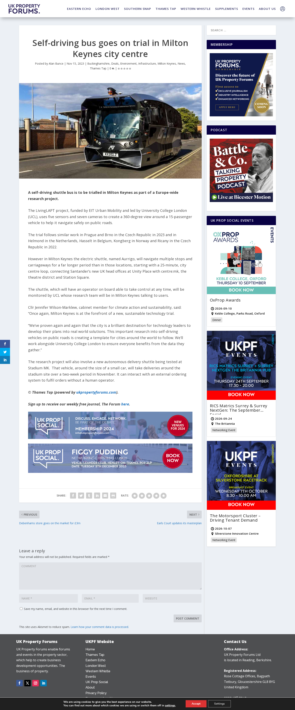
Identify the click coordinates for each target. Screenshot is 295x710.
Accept (196, 704)
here (125, 404)
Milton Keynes (167, 63)
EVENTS (248, 8)
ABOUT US (267, 8)
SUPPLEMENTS (226, 8)
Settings (219, 704)
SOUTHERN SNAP (137, 8)
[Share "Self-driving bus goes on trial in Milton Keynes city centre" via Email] (105, 496)
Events (90, 677)
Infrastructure (147, 63)
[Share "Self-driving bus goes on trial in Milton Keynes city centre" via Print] (113, 496)
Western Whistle (97, 671)
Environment (128, 63)
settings (170, 705)
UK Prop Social (96, 682)
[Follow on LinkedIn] (43, 683)
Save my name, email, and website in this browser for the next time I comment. (75, 609)
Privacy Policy (96, 693)
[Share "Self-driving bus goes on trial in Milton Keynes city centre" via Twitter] (81, 496)
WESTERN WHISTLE (196, 8)
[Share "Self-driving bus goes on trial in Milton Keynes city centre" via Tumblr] (89, 496)
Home (90, 649)
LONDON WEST (108, 8)
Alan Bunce (56, 63)
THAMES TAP (166, 8)
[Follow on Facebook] (19, 683)
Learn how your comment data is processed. (100, 627)
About (90, 687)
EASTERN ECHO (79, 8)
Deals (115, 63)
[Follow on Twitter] (27, 683)
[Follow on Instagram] (35, 683)
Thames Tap (98, 68)
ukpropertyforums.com (96, 392)
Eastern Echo (95, 660)
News (181, 63)
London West (95, 666)
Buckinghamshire (98, 63)
